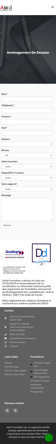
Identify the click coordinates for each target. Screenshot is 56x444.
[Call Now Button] (49, 438)
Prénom (6, 116)
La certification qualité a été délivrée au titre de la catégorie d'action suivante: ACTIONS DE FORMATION (14, 270)
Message (6, 195)
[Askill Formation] (6, 7)
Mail (4, 128)
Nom (4, 94)
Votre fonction (9, 161)
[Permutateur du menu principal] (52, 7)
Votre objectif (9, 184)
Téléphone (7, 105)
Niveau (5, 150)
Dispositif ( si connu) (12, 172)
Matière (5, 139)
